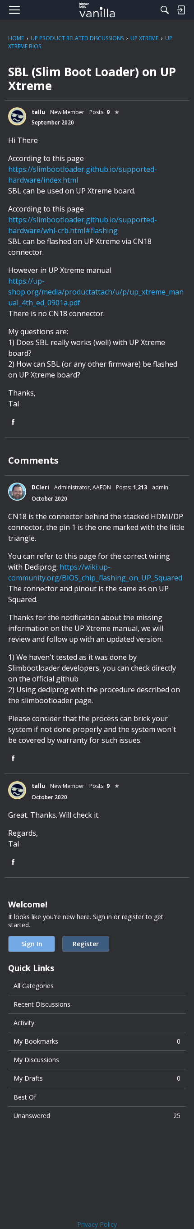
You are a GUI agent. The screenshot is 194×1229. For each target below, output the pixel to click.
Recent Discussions (42, 1004)
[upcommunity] (97, 10)
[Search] (165, 10)
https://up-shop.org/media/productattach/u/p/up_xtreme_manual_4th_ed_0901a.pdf (96, 292)
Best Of (25, 1097)
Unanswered (97, 1115)
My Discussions (36, 1059)
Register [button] (86, 943)
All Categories (34, 985)
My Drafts (97, 1078)
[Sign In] (181, 10)
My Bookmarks (97, 1041)
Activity (24, 1022)
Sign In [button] (31, 943)
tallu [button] (38, 112)
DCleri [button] (40, 487)
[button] (17, 116)
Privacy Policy (97, 1224)
